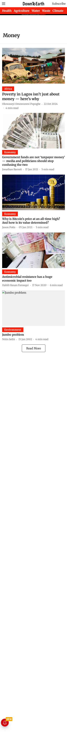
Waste (46, 10)
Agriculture (21, 10)
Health (7, 10)
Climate (58, 10)
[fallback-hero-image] (33, 65)
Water (36, 10)
